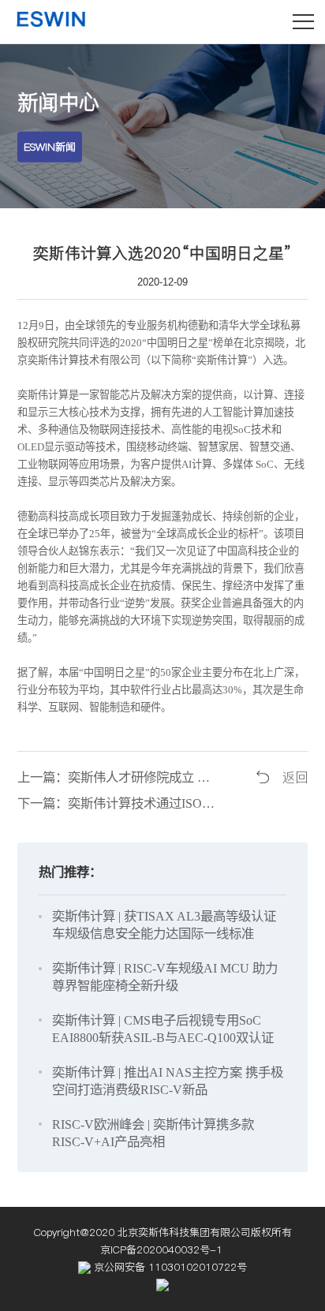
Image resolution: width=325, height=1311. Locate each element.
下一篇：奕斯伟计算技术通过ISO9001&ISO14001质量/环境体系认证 (119, 803)
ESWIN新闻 (50, 147)
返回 (295, 777)
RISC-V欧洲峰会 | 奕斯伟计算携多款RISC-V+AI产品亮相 (153, 1133)
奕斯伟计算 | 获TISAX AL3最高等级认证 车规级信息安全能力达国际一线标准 (164, 925)
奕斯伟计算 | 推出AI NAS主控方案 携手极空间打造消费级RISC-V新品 (167, 1081)
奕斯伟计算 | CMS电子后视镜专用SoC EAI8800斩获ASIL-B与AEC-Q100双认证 (163, 1029)
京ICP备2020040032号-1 (163, 1249)
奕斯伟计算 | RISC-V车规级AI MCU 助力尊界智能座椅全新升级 (165, 977)
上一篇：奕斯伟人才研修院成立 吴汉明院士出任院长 (119, 777)
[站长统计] (163, 1285)
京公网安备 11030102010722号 (169, 1267)
